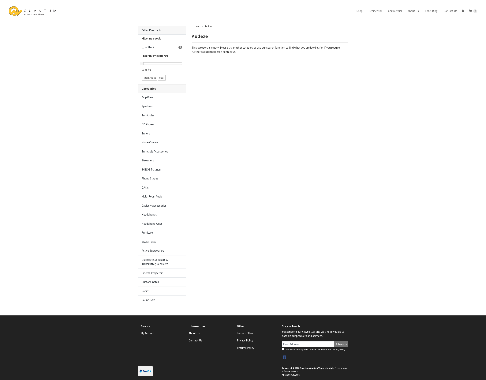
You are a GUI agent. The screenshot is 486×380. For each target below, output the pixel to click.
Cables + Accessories (154, 205)
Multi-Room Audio (152, 196)
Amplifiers (147, 97)
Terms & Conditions (317, 349)
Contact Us (450, 11)
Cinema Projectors (152, 273)
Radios (146, 291)
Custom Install (150, 282)
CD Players (148, 124)
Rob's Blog (431, 11)
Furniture (147, 232)
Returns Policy (245, 348)
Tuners (146, 133)
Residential (375, 11)
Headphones (149, 214)
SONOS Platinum (151, 169)
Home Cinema (150, 142)
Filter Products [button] (151, 30)
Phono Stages (150, 178)
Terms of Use (245, 333)
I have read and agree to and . (315, 349)
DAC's (145, 187)
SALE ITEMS (149, 241)
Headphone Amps (152, 223)
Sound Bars (148, 300)
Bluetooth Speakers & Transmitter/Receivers (155, 262)
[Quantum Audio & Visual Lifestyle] (32, 11)
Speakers (147, 106)
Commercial (395, 11)
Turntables (148, 115)
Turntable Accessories (155, 151)
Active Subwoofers (153, 250)
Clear (161, 77)
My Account (148, 333)
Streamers (148, 160)
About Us (413, 11)
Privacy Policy (245, 340)
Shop (360, 11)
